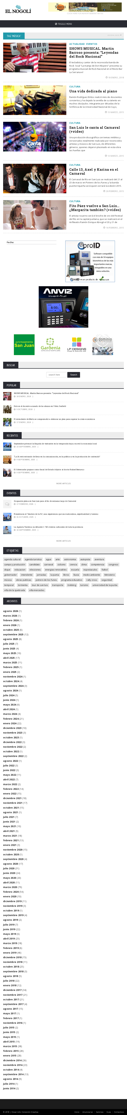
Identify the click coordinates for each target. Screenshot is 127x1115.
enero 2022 (9, 793)
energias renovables (56, 569)
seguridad (107, 579)
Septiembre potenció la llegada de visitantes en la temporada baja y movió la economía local (55, 443)
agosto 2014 (10, 1078)
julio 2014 (8, 1083)
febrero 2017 (11, 1018)
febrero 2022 (11, 788)
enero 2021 (9, 845)
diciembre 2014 (12, 1060)
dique (7, 569)
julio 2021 (8, 816)
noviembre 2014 (12, 1065)
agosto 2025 (10, 639)
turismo (84, 585)
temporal (9, 585)
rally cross (91, 579)
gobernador (10, 574)
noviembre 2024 (12, 676)
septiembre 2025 (13, 634)
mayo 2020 (9, 877)
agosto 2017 (10, 1008)
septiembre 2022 (13, 756)
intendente (26, 574)
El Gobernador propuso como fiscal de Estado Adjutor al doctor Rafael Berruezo (49, 469)
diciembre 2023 (12, 728)
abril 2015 (9, 1041)
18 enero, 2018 (116, 77)
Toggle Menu (64, 23)
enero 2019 (9, 952)
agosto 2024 (10, 690)
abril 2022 (9, 779)
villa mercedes (36, 590)
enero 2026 (9, 625)
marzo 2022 (10, 784)
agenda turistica (33, 559)
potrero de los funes (46, 579)
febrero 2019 (11, 948)
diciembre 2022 (12, 742)
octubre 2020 (11, 854)
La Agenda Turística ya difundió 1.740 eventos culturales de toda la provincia (48, 527)
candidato (34, 564)
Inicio (76, 1112)
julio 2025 (8, 643)
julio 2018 (8, 980)
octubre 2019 (11, 910)
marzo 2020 (10, 887)
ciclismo (62, 564)
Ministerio (110, 574)
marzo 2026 (10, 615)
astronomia (70, 559)
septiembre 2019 (13, 915)
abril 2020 (9, 882)
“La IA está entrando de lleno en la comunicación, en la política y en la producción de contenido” (57, 456)
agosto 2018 (10, 976)
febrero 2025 (11, 667)
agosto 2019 (10, 919)
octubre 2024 (11, 681)
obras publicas (23, 579)
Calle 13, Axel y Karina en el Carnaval (93, 171)
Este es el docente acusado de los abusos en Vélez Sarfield (40, 406)
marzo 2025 (10, 662)
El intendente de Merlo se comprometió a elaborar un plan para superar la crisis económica (54, 419)
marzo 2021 (10, 835)
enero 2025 (9, 671)
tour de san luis (40, 585)
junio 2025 (9, 648)
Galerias (99, 1112)
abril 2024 (9, 709)
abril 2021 (9, 831)
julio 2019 (8, 924)
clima (84, 564)
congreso (113, 564)
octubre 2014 (11, 1069)
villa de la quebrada (14, 590)
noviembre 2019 (12, 905)
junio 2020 (9, 873)
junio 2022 (9, 770)
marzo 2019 (10, 943)
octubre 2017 (11, 999)
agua (48, 559)
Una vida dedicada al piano (93, 91)
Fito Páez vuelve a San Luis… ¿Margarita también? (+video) (95, 208)
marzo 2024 (10, 713)
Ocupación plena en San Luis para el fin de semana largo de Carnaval (45, 501)
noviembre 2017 (12, 994)
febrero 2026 (11, 620)
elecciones (35, 569)
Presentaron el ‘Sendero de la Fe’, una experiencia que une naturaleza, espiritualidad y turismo (56, 514)
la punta (54, 574)
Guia (108, 1112)
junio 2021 (9, 821)
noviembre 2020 (12, 849)
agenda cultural (12, 559)
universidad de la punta (105, 585)
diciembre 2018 (12, 957)
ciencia (73, 564)
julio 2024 (8, 695)
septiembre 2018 (13, 971)
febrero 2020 (11, 891)
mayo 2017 (9, 1013)
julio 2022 (8, 765)
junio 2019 (9, 929)
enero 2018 (9, 985)
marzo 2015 (10, 1046)
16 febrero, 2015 (115, 227)
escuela (75, 569)
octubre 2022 (11, 751)
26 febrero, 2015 (115, 191)
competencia (97, 564)
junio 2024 (9, 700)
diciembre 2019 (12, 901)
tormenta (23, 585)
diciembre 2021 (12, 798)
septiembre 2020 (13, 859)
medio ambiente (91, 574)
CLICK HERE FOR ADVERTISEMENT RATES (85, 13)
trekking (72, 585)
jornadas (41, 574)
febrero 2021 (11, 840)
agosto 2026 (10, 611)
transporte (57, 585)
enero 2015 (9, 1055)
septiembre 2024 (13, 685)
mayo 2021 (9, 826)
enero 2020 (9, 896)
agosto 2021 (10, 812)
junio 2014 (9, 1088)
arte (58, 559)
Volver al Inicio (113, 35)
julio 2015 (8, 1027)
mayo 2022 (9, 774)
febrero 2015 (11, 1050)
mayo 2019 (9, 933)
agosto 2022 (10, 760)
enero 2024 (9, 723)
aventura (99, 559)
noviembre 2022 (12, 746)
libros (66, 574)
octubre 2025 (11, 629)
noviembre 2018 (12, 962)
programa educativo (71, 579)
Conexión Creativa (30, 1112)
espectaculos (90, 569)
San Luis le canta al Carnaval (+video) (94, 129)
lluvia (76, 574)
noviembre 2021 (12, 802)
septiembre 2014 (13, 1074)
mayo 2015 (9, 1037)
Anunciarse (88, 1112)
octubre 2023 (11, 737)
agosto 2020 (10, 863)
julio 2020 (8, 868)
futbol (105, 569)
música (8, 579)
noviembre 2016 (12, 1022)
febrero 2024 (11, 718)
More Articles (63, 483)
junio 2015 (9, 1032)
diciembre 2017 (12, 990)
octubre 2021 (11, 807)
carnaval (48, 564)
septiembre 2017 (13, 1004)
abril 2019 (9, 938)
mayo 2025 (9, 653)
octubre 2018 (11, 966)
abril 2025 (9, 657)
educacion (20, 569)
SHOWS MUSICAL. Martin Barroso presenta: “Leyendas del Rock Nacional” (93, 52)
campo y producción (14, 564)
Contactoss (119, 1112)
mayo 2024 (9, 704)
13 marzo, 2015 (115, 112)
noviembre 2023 (12, 732)
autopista (85, 559)
